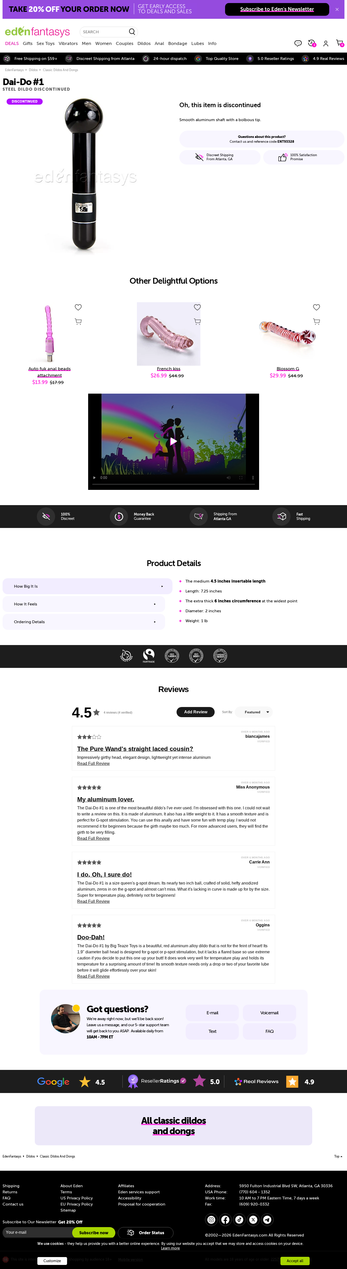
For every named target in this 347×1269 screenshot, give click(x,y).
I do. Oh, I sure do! (104, 874)
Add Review (195, 712)
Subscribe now (93, 1232)
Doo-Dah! (91, 937)
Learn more (170, 1248)
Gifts (28, 43)
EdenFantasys (14, 70)
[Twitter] (253, 1219)
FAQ (269, 1031)
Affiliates (126, 1186)
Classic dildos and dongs (60, 70)
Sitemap (68, 1210)
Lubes (197, 43)
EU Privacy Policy (76, 1204)
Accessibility (129, 1198)
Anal (159, 43)
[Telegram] (267, 1219)
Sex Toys (46, 43)
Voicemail (269, 1012)
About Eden (71, 1186)
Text (212, 1031)
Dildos (144, 43)
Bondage (177, 43)
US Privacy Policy (76, 1198)
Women (103, 43)
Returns (10, 1192)
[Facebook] (225, 1219)
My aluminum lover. (105, 799)
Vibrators (68, 43)
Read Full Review (93, 763)
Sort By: (227, 712)
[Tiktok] (239, 1219)
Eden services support (139, 1192)
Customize (52, 1261)
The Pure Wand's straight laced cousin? (135, 748)
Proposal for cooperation (141, 1204)
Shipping (11, 1186)
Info (212, 43)
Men (86, 43)
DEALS (12, 43)
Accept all (295, 1261)
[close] (337, 9)
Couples (124, 43)
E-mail (212, 1012)
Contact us (13, 1204)
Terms (66, 1192)
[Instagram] (211, 1219)
